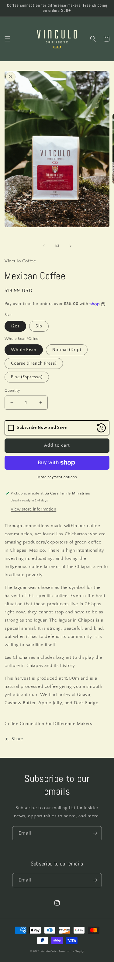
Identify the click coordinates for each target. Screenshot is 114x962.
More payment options (57, 477)
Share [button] (17, 739)
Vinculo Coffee (49, 951)
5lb (39, 326)
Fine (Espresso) (27, 377)
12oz (15, 326)
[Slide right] (70, 245)
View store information (33, 509)
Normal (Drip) (66, 349)
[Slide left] (43, 245)
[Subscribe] (95, 833)
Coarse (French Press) (34, 363)
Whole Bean (23, 349)
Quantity (12, 390)
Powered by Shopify (71, 951)
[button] (7, 38)
